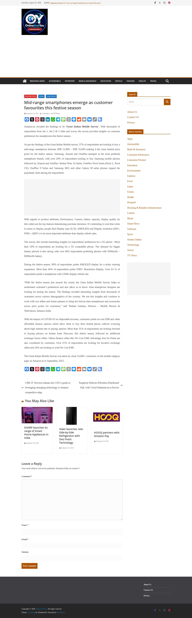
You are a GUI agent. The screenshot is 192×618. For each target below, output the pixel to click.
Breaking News (37, 81)
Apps (130, 138)
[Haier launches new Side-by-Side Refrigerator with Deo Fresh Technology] (72, 409)
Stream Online (134, 239)
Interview (70, 81)
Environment (133, 170)
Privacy (131, 122)
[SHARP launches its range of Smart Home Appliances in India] (37, 409)
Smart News (133, 223)
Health (142, 81)
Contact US (133, 117)
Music (130, 218)
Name (25, 525)
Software (131, 229)
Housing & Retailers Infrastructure (144, 207)
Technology (133, 244)
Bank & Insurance (87, 81)
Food (130, 181)
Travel (153, 81)
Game (130, 186)
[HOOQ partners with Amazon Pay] (107, 409)
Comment (27, 476)
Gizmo (41, 96)
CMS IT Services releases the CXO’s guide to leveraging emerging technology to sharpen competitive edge (48, 387)
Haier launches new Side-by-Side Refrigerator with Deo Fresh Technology (71, 435)
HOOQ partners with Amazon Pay (106, 434)
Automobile (55, 81)
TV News (132, 255)
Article (118, 81)
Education (106, 81)
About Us (132, 112)
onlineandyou (46, 113)
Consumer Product (136, 160)
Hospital (131, 202)
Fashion (131, 81)
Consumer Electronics (138, 154)
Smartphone (51, 96)
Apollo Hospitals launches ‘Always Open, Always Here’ (71, 3)
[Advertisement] (96, 57)
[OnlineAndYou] (25, 81)
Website (25, 552)
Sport (130, 234)
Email (25, 539)
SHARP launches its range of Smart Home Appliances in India (36, 433)
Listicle (130, 213)
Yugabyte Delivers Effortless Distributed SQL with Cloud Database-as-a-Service (99, 385)
